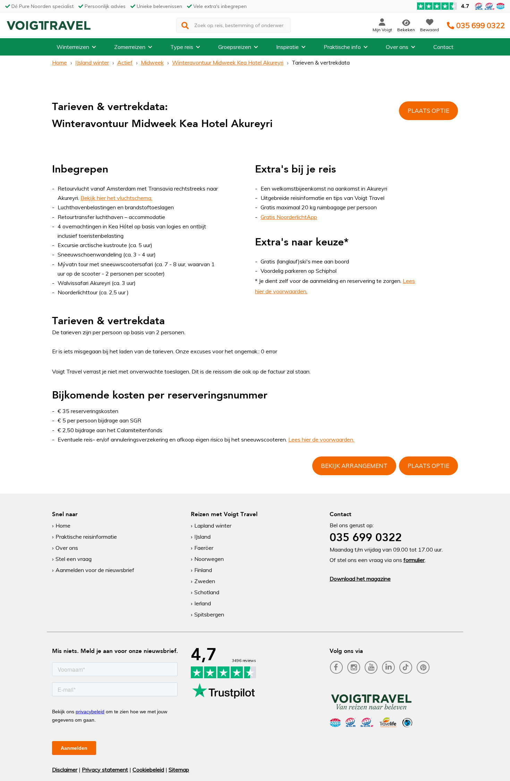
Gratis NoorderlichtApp (289, 216)
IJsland (202, 536)
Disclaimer (64, 769)
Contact (443, 46)
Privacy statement (105, 769)
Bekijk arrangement (354, 465)
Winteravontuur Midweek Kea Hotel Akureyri (227, 62)
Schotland (206, 592)
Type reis (181, 46)
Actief (125, 62)
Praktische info (342, 46)
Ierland (202, 603)
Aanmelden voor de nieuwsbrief (95, 569)
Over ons (397, 46)
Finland (203, 569)
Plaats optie (428, 110)
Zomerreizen (129, 46)
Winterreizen (73, 46)
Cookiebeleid (148, 769)
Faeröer (203, 547)
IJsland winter (92, 62)
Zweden (204, 581)
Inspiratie (287, 46)
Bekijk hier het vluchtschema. (116, 197)
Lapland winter (212, 525)
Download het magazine (360, 578)
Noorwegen (209, 558)
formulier (414, 559)
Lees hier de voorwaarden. (321, 439)
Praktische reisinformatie (86, 536)
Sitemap (179, 769)
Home (59, 62)
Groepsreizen (234, 46)
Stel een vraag (74, 558)
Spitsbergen (209, 614)
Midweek (152, 62)
